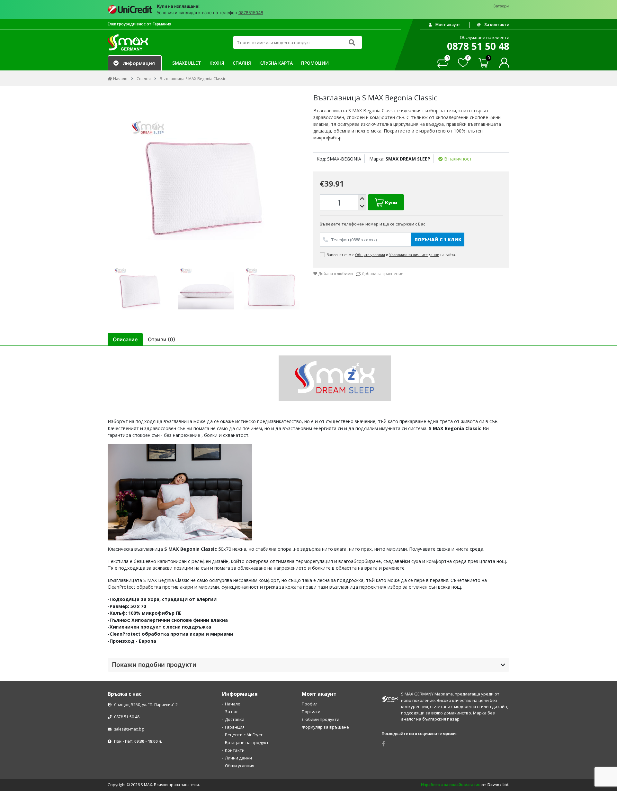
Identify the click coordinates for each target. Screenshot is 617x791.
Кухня (217, 63)
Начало (232, 704)
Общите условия (370, 254)
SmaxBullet (186, 63)
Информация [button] (138, 63)
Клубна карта (276, 63)
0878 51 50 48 (126, 717)
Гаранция (235, 727)
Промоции (315, 63)
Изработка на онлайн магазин (450, 784)
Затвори (501, 6)
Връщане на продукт (247, 742)
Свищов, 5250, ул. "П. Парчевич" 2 (145, 704)
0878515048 (250, 12)
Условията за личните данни (414, 254)
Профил (309, 704)
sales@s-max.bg (129, 729)
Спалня (242, 63)
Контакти (235, 750)
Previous (103, 178)
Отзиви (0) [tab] (161, 339)
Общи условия (239, 765)
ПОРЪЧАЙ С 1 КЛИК (438, 239)
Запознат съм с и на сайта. (392, 254)
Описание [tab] (125, 339)
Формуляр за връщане (325, 727)
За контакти (496, 24)
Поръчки (311, 711)
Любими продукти (320, 719)
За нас (231, 711)
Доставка (235, 719)
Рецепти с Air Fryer (244, 735)
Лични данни (238, 758)
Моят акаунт (447, 24)
